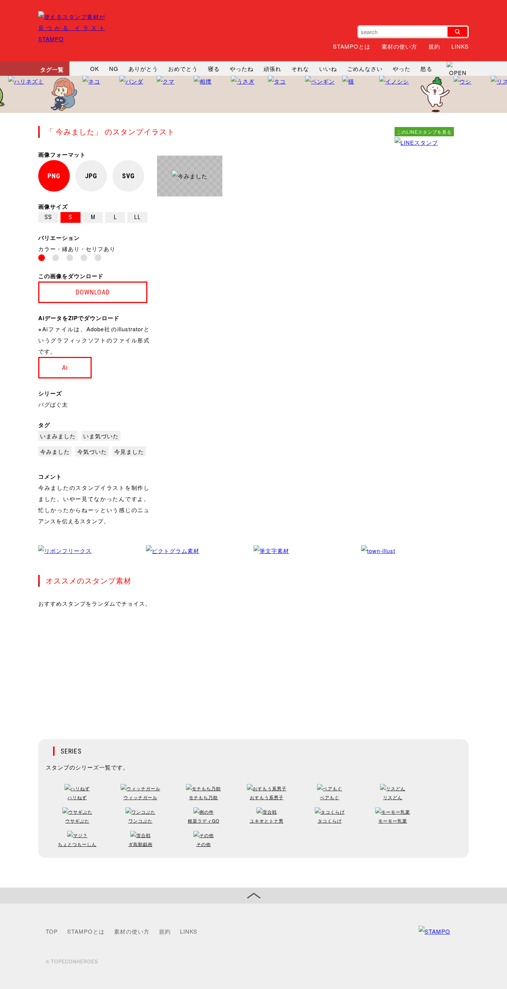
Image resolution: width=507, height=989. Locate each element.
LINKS (460, 46)
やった (401, 68)
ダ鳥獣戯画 (140, 844)
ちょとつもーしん (77, 844)
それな (300, 68)
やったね (242, 68)
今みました (55, 451)
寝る (214, 68)
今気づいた (92, 451)
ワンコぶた (140, 820)
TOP (52, 931)
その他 (203, 844)
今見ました (129, 451)
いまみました (58, 436)
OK (94, 68)
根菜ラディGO (203, 820)
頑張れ (272, 68)
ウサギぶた (77, 820)
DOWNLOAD (93, 292)
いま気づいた (101, 436)
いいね (328, 68)
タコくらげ (330, 820)
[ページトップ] (253, 896)
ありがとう (143, 68)
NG (113, 68)
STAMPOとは (351, 46)
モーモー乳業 (392, 820)
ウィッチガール (140, 797)
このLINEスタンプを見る (424, 131)
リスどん (392, 797)
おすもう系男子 (267, 797)
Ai (65, 367)
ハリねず (77, 797)
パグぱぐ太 (53, 404)
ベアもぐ (329, 797)
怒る (426, 68)
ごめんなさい (365, 68)
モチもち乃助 (203, 797)
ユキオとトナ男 (267, 820)
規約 (434, 46)
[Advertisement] (424, 259)
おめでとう (183, 68)
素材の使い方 (399, 46)
